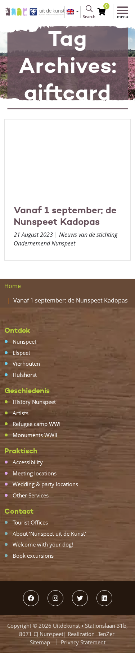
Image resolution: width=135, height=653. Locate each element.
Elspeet (21, 352)
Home (12, 286)
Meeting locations (35, 473)
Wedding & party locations (45, 484)
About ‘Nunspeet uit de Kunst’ (49, 533)
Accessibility (28, 462)
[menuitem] (72, 12)
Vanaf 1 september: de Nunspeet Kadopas (65, 215)
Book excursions (33, 555)
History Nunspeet (34, 401)
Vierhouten (26, 363)
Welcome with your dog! (43, 544)
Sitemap (40, 642)
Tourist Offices (30, 522)
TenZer (106, 633)
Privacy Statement (83, 642)
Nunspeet (24, 341)
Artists (20, 413)
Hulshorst (25, 374)
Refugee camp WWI (36, 423)
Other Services (31, 495)
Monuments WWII (35, 435)
